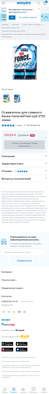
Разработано (8, 330)
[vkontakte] (9, 312)
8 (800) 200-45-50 (10, 301)
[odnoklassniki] (14, 312)
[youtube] (19, 312)
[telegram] (3, 312)
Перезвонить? (8, 305)
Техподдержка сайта (11, 337)
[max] (24, 312)
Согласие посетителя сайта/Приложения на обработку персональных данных (21, 366)
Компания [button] (6, 272)
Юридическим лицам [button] (12, 288)
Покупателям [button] (8, 280)
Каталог (15, 24)
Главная (5, 24)
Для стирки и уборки (32, 24)
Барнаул (22, 12)
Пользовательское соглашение (15, 361)
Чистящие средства (10, 28)
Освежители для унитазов (13, 31)
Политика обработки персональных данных (21, 371)
